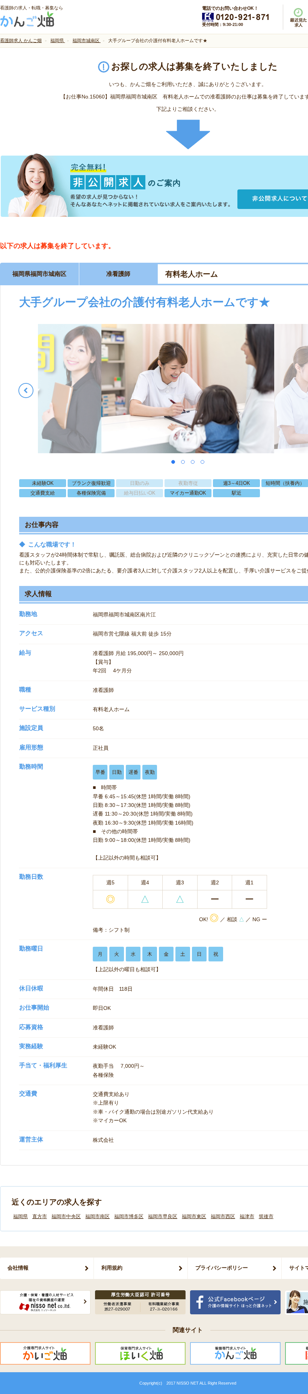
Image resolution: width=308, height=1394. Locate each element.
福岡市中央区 (66, 1216)
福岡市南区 (97, 1216)
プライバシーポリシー (221, 1268)
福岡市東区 (194, 1216)
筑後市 (266, 1216)
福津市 (247, 1216)
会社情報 (18, 1268)
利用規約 (111, 1268)
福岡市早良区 (162, 1216)
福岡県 (20, 1216)
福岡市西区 (223, 1216)
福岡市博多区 (128, 1216)
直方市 (39, 1216)
